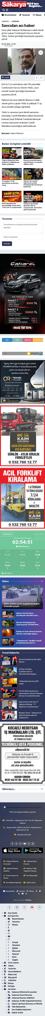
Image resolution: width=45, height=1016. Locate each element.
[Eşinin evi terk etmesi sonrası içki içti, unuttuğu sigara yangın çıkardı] (8, 633)
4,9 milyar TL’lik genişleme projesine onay (10, 183)
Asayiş (15, 942)
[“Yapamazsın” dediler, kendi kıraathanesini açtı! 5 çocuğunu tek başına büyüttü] (8, 642)
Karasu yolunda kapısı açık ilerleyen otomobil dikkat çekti (33, 162)
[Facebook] (12, 844)
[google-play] (33, 851)
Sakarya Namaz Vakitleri (10, 870)
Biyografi (12, 977)
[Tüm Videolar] (42, 581)
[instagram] (24, 907)
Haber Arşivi (31, 882)
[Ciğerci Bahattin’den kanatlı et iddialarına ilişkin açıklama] (12, 153)
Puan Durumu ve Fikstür (10, 877)
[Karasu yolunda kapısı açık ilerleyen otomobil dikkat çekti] (33, 153)
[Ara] (3, 10)
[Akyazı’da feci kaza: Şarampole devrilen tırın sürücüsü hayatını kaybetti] (8, 614)
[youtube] (32, 907)
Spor (14, 957)
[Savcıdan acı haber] (22, 61)
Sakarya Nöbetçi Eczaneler (11, 862)
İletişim (11, 986)
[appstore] (12, 851)
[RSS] (33, 844)
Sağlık (15, 960)
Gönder (7, 244)
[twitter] (17, 907)
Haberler (5, 21)
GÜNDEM (15, 21)
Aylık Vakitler (8, 573)
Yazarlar (26, 15)
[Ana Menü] (7, 10)
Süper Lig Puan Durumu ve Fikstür (27, 1004)
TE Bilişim (28, 900)
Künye (38, 15)
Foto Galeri (13, 963)
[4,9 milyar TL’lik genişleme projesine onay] (12, 174)
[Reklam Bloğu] (22, 294)
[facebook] (9, 907)
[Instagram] (20, 844)
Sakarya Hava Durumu (30, 862)
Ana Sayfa (12, 913)
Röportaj (12, 974)
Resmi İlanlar (10, 15)
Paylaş (6, 77)
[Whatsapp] (29, 844)
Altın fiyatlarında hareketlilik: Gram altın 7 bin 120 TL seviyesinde (11, 205)
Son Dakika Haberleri (13, 882)
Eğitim (15, 948)
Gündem (16, 945)
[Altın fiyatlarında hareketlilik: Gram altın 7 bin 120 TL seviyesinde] (12, 196)
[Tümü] (42, 789)
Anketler (12, 980)
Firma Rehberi (14, 972)
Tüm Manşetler (32, 875)
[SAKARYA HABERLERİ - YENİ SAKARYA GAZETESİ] (22, 4)
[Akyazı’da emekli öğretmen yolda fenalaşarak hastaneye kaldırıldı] (33, 174)
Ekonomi (16, 951)
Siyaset (15, 954)
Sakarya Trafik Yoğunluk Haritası (30, 870)
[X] (16, 844)
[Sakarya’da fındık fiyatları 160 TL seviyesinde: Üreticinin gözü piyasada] (33, 196)
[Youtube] (25, 844)
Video (11, 966)
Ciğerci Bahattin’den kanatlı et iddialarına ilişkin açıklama (10, 162)
